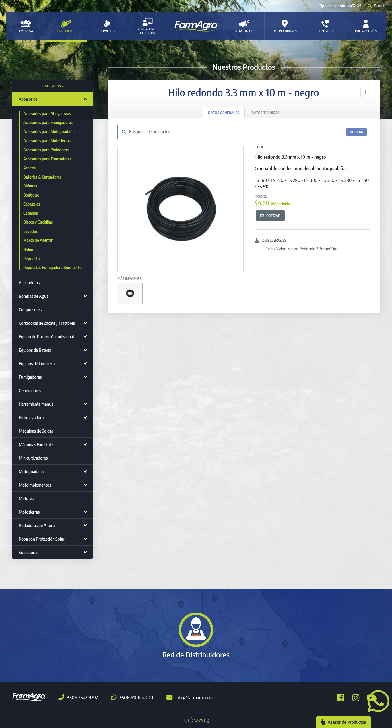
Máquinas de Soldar (36, 430)
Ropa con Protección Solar (41, 538)
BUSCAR (356, 132)
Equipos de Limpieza (37, 363)
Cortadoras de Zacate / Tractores (47, 323)
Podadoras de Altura (37, 525)
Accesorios (28, 99)
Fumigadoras (30, 377)
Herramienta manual (36, 403)
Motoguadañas (32, 471)
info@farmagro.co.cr (195, 697)
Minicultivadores (33, 457)
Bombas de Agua (33, 296)
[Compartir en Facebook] (365, 92)
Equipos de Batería (35, 350)
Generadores (30, 390)
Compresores (30, 309)
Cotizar (273, 215)
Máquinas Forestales (36, 444)
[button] (376, 700)
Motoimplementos (35, 484)
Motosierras (29, 511)
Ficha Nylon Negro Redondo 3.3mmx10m (301, 248)
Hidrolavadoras (32, 417)
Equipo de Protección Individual (46, 336)
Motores (26, 498)
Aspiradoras (29, 282)
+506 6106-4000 (136, 697)
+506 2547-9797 (82, 697)
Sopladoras (28, 552)
